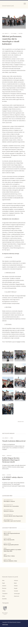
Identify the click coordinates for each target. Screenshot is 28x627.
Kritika (3, 596)
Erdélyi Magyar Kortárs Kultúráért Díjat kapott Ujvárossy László (11, 460)
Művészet (9, 455)
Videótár (16, 585)
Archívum (16, 580)
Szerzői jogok (17, 593)
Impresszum (16, 596)
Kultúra (20, 33)
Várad (6, 3)
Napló (3, 583)
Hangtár (15, 588)
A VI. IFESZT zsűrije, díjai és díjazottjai (12, 478)
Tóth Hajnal (14, 33)
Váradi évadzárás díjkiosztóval (13, 441)
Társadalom (4, 593)
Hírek (11, 438)
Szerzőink (16, 591)
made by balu (5, 624)
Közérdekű (4, 598)
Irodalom (4, 585)
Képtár (15, 583)
